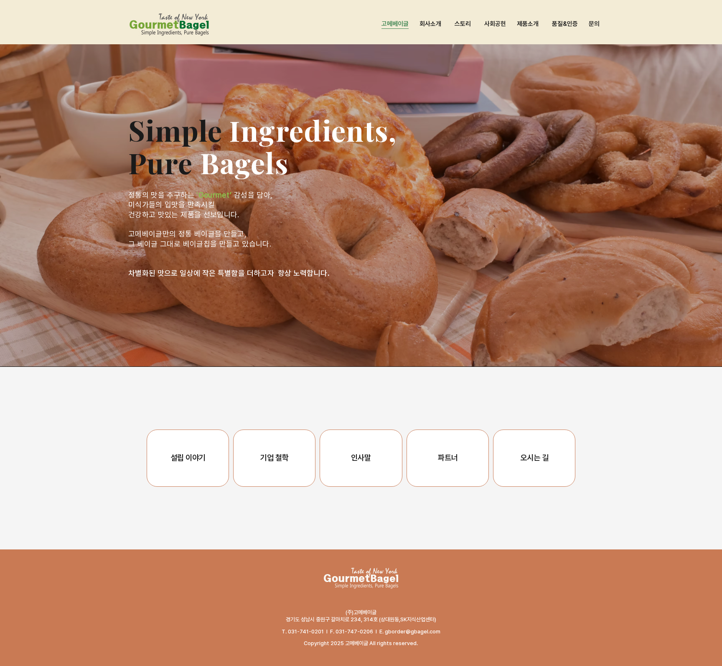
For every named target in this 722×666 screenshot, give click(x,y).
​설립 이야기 (188, 458)
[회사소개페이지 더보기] (442, 24)
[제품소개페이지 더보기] (540, 24)
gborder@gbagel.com (412, 631)
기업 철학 (274, 458)
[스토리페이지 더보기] (472, 24)
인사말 (361, 458)
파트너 (448, 458)
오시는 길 (534, 458)
